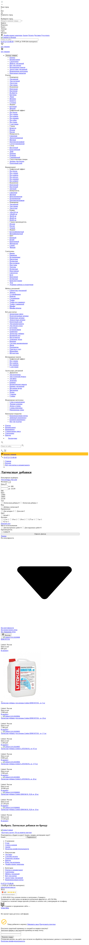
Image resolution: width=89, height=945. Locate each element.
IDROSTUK (5, 639)
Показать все (5, 523)
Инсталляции (15, 263)
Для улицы (14, 85)
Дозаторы (13, 380)
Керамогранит (15, 59)
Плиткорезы (14, 347)
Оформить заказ (33, 924)
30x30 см (13, 216)
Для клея (13, 480)
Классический (15, 149)
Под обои (13, 120)
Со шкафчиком (15, 294)
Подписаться (31, 837)
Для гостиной (15, 81)
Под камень (14, 116)
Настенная (13, 91)
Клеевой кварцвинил (17, 420)
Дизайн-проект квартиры (12, 35)
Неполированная (16, 196)
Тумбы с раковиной (17, 304)
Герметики (13, 331)
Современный (15, 157)
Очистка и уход (15, 349)
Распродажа (12, 438)
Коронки (13, 341)
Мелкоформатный (16, 234)
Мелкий (13, 108)
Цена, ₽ (4, 484)
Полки (12, 392)
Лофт (11, 151)
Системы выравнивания (19, 343)
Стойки (12, 396)
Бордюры (13, 95)
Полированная (15, 198)
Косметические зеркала (18, 384)
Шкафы (12, 306)
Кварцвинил (10, 429)
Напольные (14, 277)
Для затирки (5, 480)
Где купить (45, 35)
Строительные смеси (13, 431)
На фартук (13, 93)
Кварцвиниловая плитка (19, 416)
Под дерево (14, 114)
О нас (7, 843)
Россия (12, 132)
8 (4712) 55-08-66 (7, 42)
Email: (3, 837)
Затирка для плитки (17, 161)
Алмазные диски (16, 339)
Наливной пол (15, 335)
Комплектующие (16, 281)
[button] (2, 443)
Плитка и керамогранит (14, 870)
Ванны (12, 253)
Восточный (14, 148)
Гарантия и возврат (12, 858)
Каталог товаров (9, 454)
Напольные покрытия (18, 73)
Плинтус (13, 101)
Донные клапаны (16, 404)
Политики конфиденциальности (13, 941)
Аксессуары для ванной (18, 69)
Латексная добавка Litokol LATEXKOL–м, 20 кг (19, 779)
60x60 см (13, 220)
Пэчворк (13, 155)
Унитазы (13, 267)
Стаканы (13, 394)
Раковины (13, 255)
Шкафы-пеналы (15, 308)
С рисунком (14, 124)
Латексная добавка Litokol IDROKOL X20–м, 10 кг (20, 809)
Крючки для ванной (17, 386)
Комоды (13, 296)
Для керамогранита (17, 324)
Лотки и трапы (15, 406)
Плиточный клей (16, 163)
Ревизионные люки (17, 410)
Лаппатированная (16, 138)
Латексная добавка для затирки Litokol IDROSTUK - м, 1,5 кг (23, 733)
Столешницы (14, 298)
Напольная (14, 89)
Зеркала (12, 292)
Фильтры (7, 635)
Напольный (14, 185)
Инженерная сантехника (19, 71)
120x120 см (14, 212)
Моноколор (14, 243)
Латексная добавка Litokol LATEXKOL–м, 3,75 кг (19, 764)
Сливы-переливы (16, 408)
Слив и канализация (17, 402)
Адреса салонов (11, 845)
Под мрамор (14, 118)
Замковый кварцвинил (18, 418)
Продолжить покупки (47, 924)
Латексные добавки (17, 333)
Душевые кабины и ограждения (21, 285)
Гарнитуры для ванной (18, 290)
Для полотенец (15, 375)
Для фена (13, 378)
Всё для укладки (16, 421)
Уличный (13, 189)
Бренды (8, 435)
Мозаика (13, 99)
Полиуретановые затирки (19, 316)
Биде (11, 275)
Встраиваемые (15, 257)
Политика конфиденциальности (17, 849)
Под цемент (14, 181)
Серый (12, 245)
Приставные (14, 271)
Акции (25, 35)
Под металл (14, 177)
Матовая (13, 140)
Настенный (14, 187)
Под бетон (13, 112)
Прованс (13, 153)
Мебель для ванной (17, 63)
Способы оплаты (11, 856)
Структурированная (17, 144)
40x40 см (13, 218)
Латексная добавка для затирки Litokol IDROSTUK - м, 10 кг (23, 718)
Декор (12, 97)
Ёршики (13, 382)
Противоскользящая (17, 142)
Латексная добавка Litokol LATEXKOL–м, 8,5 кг (19, 749)
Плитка (12, 57)
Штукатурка (14, 353)
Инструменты (15, 337)
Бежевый (13, 238)
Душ (11, 283)
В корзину (4, 650)
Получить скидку (7, 937)
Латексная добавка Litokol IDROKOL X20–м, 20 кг (20, 794)
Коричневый (14, 241)
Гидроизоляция (15, 330)
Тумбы (12, 300)
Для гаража (14, 206)
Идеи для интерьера (12, 862)
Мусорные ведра (16, 388)
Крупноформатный (17, 232)
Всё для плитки (15, 65)
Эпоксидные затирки (17, 320)
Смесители (14, 273)
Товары (3, 536)
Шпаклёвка (14, 351)
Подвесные (14, 261)
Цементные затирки (17, 318)
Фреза (12, 345)
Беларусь (13, 128)
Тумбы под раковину (17, 302)
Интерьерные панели (17, 67)
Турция (12, 228)
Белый (12, 239)
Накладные (14, 259)
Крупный (13, 106)
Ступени (13, 103)
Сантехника (14, 61)
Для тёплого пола (16, 326)
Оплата (31, 35)
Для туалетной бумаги (18, 376)
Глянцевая (13, 136)
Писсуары (13, 265)
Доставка (37, 35)
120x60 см (13, 214)
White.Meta (5, 908)
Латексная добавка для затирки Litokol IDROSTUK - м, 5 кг (23, 703)
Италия (12, 130)
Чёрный (12, 247)
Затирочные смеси (16, 314)
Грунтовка (13, 328)
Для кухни (13, 83)
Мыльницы (14, 390)
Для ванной (14, 79)
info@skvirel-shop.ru (8, 887)
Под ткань (13, 122)
